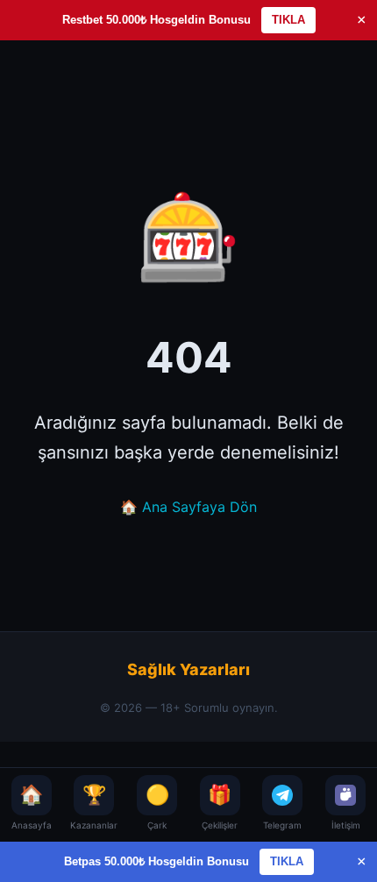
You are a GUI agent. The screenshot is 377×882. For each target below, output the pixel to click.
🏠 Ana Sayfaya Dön (188, 507)
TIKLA (288, 19)
